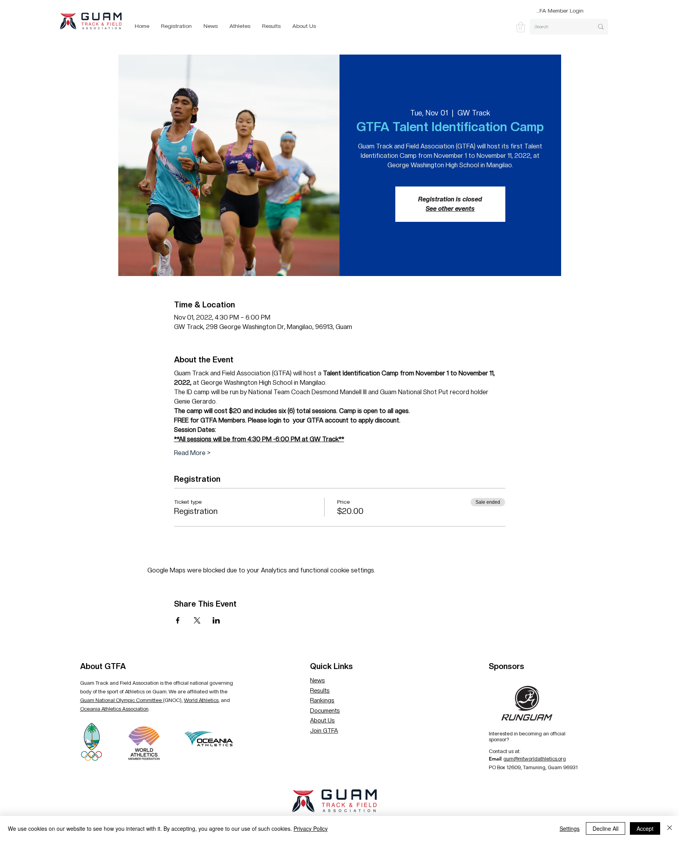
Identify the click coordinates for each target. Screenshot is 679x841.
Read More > (192, 453)
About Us (322, 720)
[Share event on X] (197, 620)
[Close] (669, 828)
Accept (645, 828)
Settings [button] (570, 828)
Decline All (605, 828)
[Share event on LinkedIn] (216, 620)
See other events (450, 208)
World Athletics (201, 700)
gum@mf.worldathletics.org (534, 759)
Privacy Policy (311, 828)
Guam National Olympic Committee (121, 700)
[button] (520, 27)
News (317, 680)
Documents (325, 710)
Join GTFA (324, 730)
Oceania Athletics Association (114, 709)
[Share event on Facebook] (178, 620)
